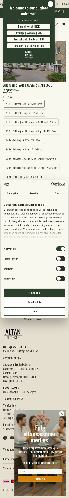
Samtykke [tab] (12, 193)
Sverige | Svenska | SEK (29, 33)
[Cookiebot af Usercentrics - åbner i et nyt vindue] (51, 184)
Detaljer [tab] (34, 193)
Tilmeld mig (40, 478)
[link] (29, 55)
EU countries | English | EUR (29, 46)
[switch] (60, 258)
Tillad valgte (34, 302)
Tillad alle (34, 292)
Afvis (35, 311)
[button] (63, 24)
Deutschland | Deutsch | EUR (28, 39)
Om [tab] (57, 193)
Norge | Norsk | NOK (29, 26)
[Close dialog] (50, 4)
